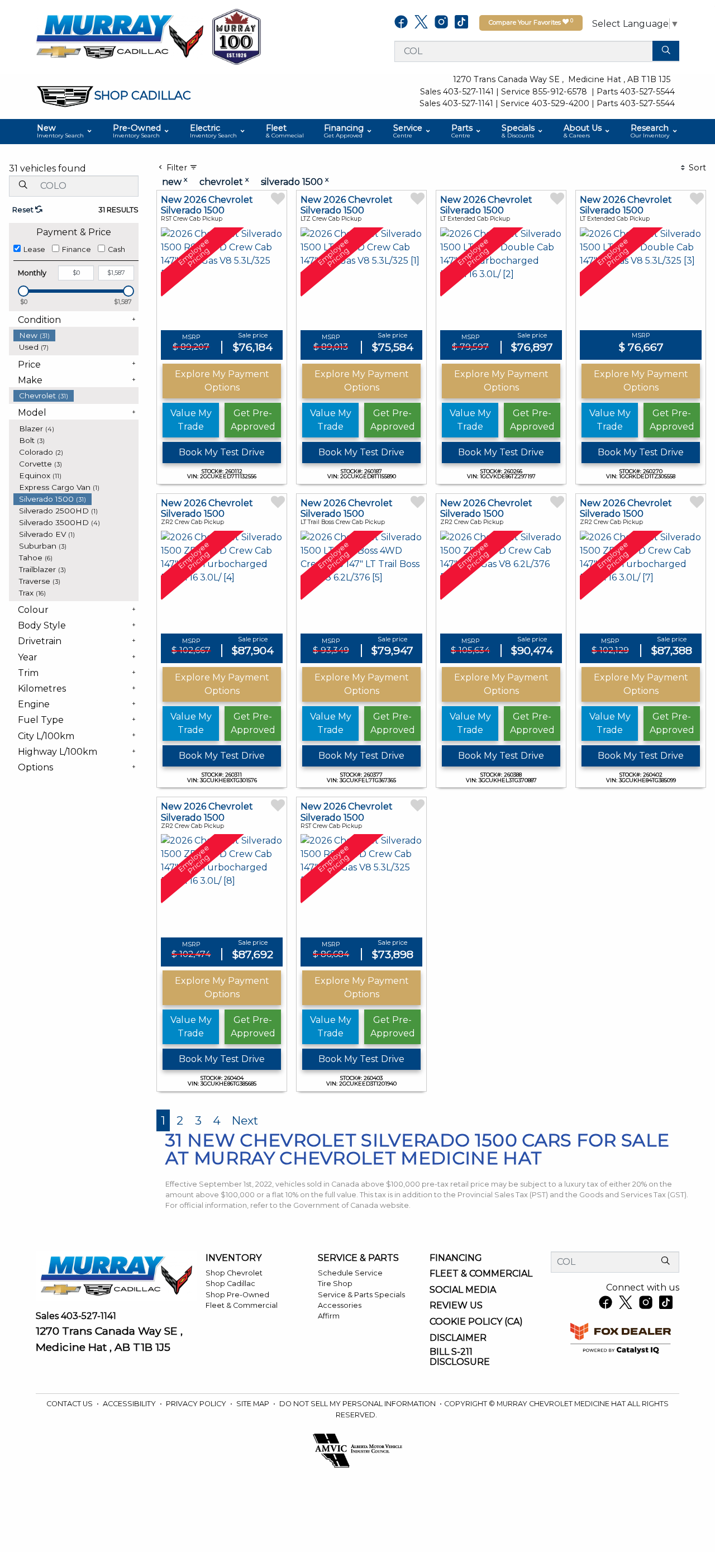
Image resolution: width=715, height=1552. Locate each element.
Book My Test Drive (222, 452)
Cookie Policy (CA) (476, 1322)
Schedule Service (350, 1273)
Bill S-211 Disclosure (460, 1357)
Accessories (339, 1305)
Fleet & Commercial (242, 1305)
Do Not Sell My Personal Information (358, 1403)
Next (245, 1120)
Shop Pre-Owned (237, 1295)
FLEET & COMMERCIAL (481, 1274)
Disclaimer (458, 1338)
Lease (34, 249)
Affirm (329, 1316)
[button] (65, 131)
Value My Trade (191, 420)
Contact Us (70, 1403)
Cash (116, 249)
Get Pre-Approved (253, 420)
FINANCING (456, 1258)
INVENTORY (233, 1258)
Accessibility (130, 1403)
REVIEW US (456, 1306)
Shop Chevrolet (234, 1273)
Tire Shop (335, 1283)
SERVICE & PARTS (358, 1258)
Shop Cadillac (230, 1283)
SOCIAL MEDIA (463, 1290)
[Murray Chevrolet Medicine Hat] (119, 36)
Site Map (253, 1403)
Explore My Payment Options (222, 381)
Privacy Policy (197, 1403)
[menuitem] (76, 335)
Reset (23, 210)
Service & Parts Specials (361, 1295)
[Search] (665, 51)
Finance (76, 249)
